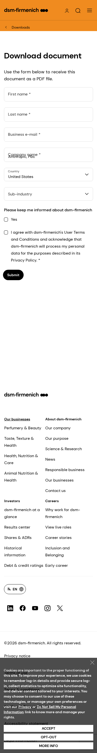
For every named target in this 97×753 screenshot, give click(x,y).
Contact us (55, 490)
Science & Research (63, 448)
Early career (56, 565)
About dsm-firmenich (63, 419)
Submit (13, 275)
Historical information (14, 551)
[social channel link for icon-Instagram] (47, 608)
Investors (12, 501)
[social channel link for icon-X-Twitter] (60, 608)
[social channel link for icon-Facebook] (22, 608)
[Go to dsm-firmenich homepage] (26, 10)
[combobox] (48, 174)
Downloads (21, 27)
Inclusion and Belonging (57, 551)
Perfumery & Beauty (22, 428)
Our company (58, 428)
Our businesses (17, 419)
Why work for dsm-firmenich (62, 513)
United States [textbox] (20, 176)
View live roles (58, 527)
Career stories (58, 537)
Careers (52, 501)
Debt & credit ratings (23, 565)
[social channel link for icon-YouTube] (35, 608)
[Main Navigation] (89, 10)
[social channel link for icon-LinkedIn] (10, 608)
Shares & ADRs (18, 537)
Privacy (24, 707)
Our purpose (56, 438)
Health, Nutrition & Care (21, 459)
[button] (78, 10)
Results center (17, 527)
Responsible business (65, 469)
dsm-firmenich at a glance (22, 513)
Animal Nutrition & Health (21, 477)
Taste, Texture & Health (19, 442)
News (50, 459)
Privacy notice (17, 656)
